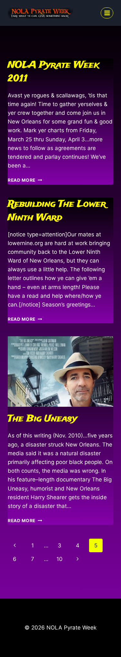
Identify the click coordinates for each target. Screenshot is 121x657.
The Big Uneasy (42, 418)
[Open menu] (107, 12)
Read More (25, 180)
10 (59, 559)
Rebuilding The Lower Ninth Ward (57, 211)
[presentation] (60, 371)
